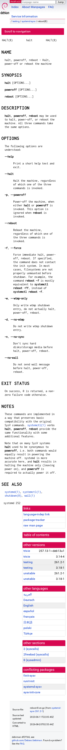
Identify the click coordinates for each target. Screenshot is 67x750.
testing (16, 21)
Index (15, 7)
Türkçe (27, 633)
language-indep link (36, 514)
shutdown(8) (13, 495)
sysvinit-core (31, 692)
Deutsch (28, 600)
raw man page (33, 525)
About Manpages (33, 7)
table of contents (36, 535)
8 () (32, 660)
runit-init (29, 681)
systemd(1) (12, 491)
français (28, 616)
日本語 (27, 622)
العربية (27, 594)
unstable (29, 573)
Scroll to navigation (17, 31)
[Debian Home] (4, 7)
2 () (31, 649)
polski (27, 628)
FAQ (51, 7)
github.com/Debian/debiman (27, 740)
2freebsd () (36, 654)
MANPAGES (17, 1)
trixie (26, 551)
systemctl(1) (36, 425)
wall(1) (29, 495)
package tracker (34, 520)
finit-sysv (29, 675)
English (28, 605)
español (28, 611)
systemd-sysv (29, 21)
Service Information (24, 16)
